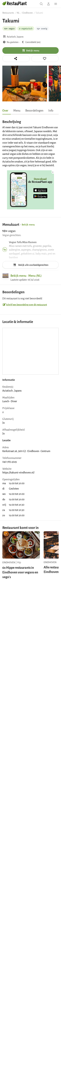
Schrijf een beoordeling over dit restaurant (26, 304)
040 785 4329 (9, 461)
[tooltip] (45, 58)
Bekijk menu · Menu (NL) (26, 275)
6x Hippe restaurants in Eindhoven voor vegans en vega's (20, 572)
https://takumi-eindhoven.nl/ (18, 472)
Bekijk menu (32, 50)
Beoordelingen (34, 110)
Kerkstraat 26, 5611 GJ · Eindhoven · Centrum (26, 451)
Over (5, 110)
